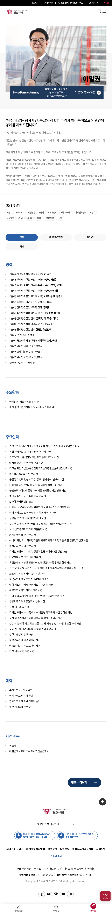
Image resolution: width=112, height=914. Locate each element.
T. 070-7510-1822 (85, 92)
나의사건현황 (48, 3)
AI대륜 (106, 3)
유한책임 (64, 849)
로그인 (34, 3)
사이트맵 (101, 849)
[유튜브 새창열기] (63, 894)
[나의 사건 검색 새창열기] (41, 894)
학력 (21, 246)
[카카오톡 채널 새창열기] (56, 894)
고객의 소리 (56, 856)
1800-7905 (72, 3)
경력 (21, 237)
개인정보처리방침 (35, 849)
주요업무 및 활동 (56, 237)
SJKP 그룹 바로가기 (48, 824)
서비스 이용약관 (14, 849)
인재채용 (92, 3)
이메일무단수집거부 (82, 849)
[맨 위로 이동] (102, 801)
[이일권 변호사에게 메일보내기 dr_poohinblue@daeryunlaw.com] (99, 92)
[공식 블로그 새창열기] (49, 894)
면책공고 (52, 849)
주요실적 (90, 237)
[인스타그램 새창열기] (70, 894)
